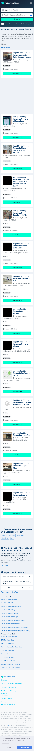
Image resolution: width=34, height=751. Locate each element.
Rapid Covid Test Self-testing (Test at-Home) (15, 631)
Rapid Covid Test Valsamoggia (10, 624)
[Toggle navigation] (31, 3)
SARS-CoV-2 (20, 535)
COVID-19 (4, 535)
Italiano (5, 680)
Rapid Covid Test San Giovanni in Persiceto (14, 627)
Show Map (6, 48)
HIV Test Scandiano (7, 657)
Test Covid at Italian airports (10, 691)
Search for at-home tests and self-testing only (18, 24)
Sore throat (5, 538)
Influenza (12, 535)
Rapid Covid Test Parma (8, 603)
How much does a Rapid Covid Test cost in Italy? (16, 582)
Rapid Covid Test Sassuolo (9, 613)
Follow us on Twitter (7, 684)
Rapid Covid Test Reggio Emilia (11, 606)
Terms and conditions (8, 704)
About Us (4, 693)
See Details (16, 73)
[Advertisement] (17, 96)
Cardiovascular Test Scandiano (10, 668)
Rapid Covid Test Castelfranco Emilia (12, 620)
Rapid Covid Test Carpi (8, 610)
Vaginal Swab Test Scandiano (10, 664)
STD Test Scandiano (7, 640)
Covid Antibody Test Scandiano (11, 661)
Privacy (3, 702)
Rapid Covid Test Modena (9, 599)
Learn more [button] (5, 743)
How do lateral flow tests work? (13, 588)
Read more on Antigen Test (9, 592)
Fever (12, 538)
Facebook (18, 684)
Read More (4, 566)
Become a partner (6, 698)
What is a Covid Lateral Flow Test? (14, 577)
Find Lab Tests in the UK (9, 687)
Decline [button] (9, 747)
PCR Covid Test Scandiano (9, 636)
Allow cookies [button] (24, 747)
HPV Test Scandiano (7, 643)
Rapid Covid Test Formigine (10, 617)
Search (17, 19)
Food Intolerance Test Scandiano (11, 647)
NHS (9, 725)
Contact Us (4, 696)
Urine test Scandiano (7, 650)
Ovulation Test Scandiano (9, 654)
